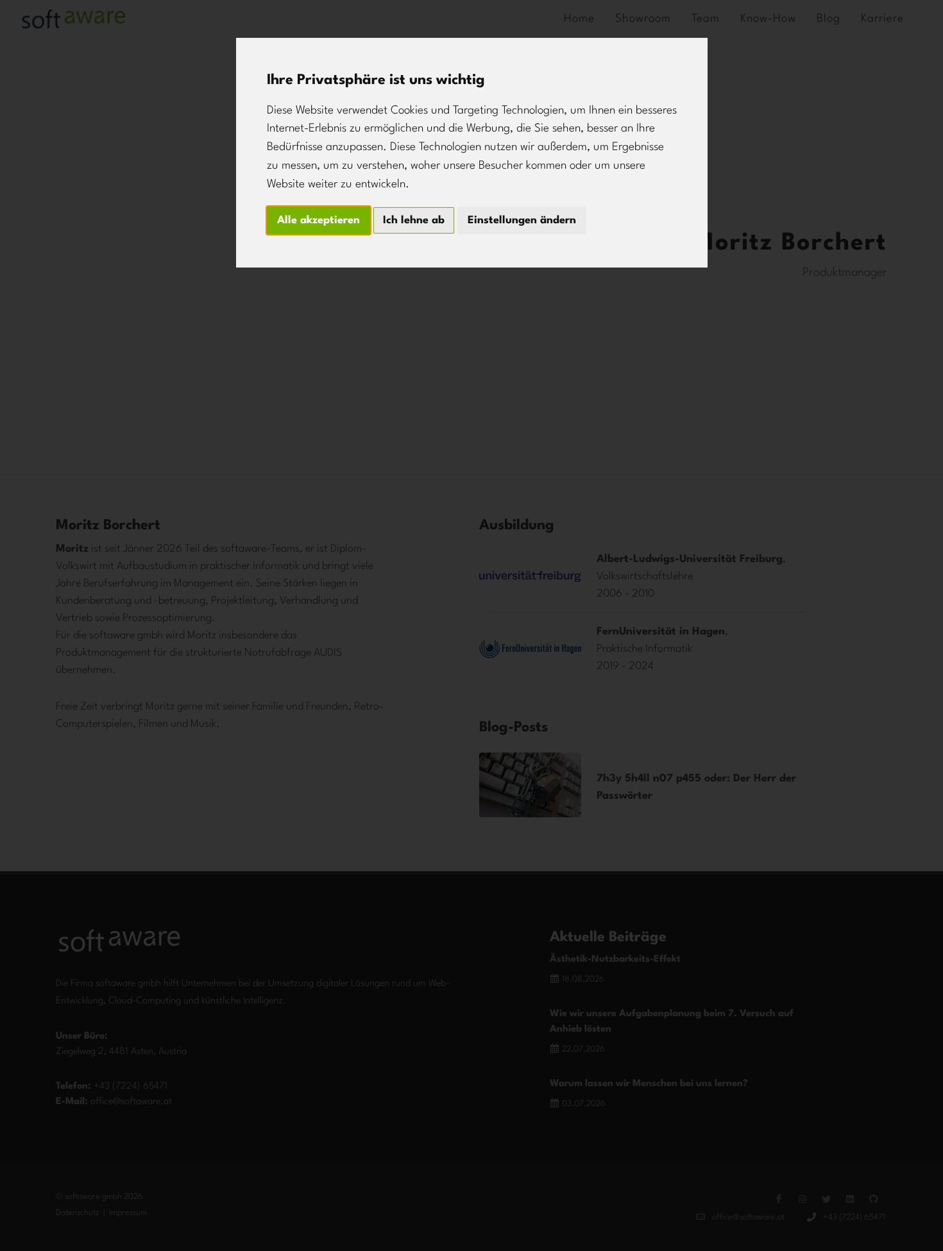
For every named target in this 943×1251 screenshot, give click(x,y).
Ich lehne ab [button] (414, 220)
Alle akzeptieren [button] (318, 220)
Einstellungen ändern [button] (522, 220)
